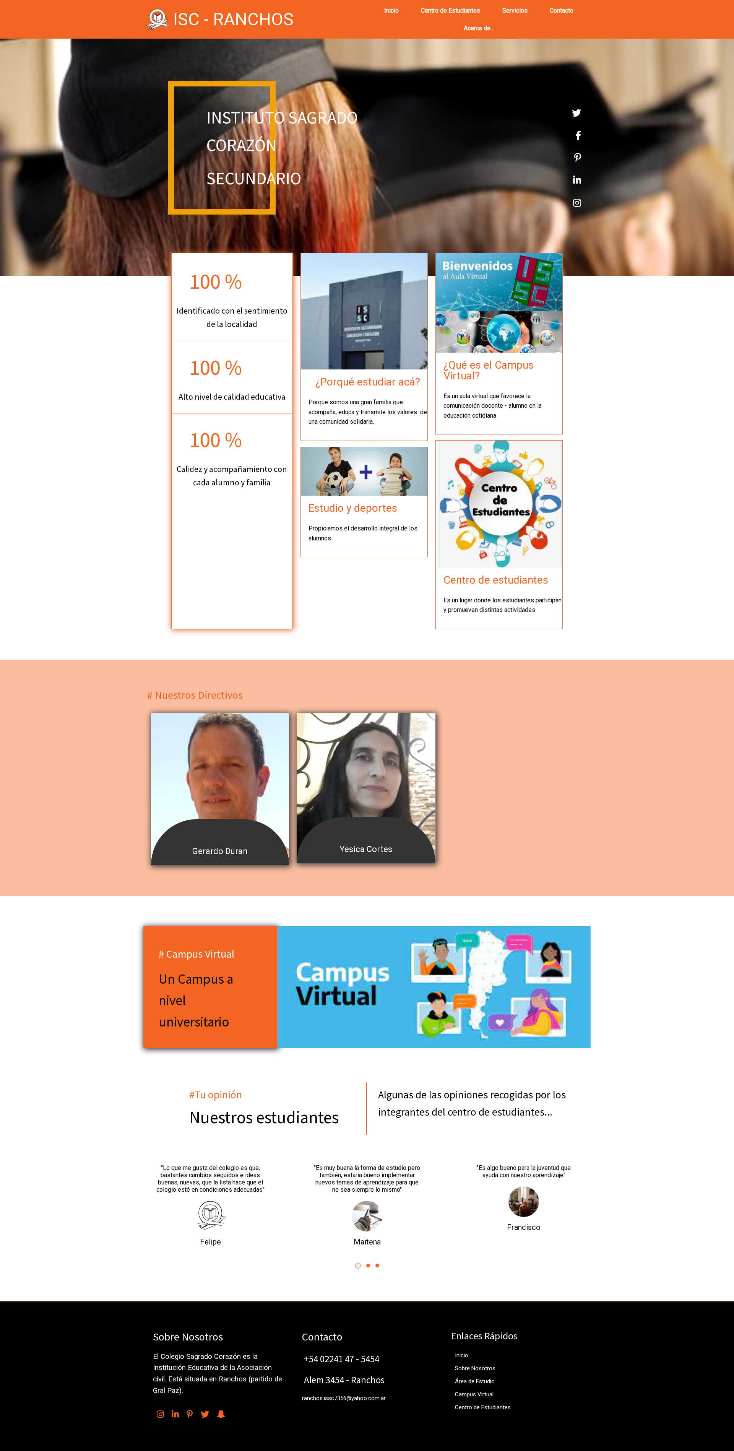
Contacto (561, 10)
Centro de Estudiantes (450, 10)
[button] (358, 1265)
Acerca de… (479, 28)
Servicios (515, 10)
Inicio (391, 10)
